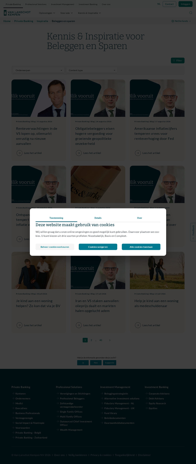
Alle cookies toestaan (141, 246)
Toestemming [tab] (56, 218)
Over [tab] (139, 218)
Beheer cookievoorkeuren (55, 246)
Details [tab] (98, 218)
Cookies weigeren (98, 246)
